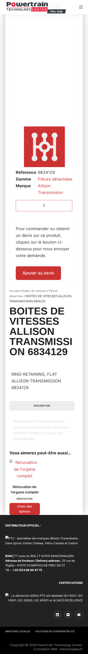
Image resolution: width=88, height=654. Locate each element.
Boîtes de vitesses (34, 291)
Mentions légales (17, 631)
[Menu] (81, 7)
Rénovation (25, 498)
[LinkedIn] (57, 614)
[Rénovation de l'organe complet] (24, 469)
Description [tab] (42, 405)
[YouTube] (68, 614)
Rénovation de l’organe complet (24, 489)
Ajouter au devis (38, 273)
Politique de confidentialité (54, 631)
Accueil (14, 291)
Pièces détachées (55, 179)
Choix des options (24, 508)
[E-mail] (79, 614)
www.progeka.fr (71, 649)
